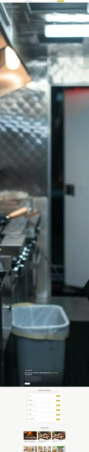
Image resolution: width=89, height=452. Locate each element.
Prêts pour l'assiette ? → (61, 1)
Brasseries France (28, 1)
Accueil (36, 1)
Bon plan (40, 1)
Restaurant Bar (52, 1)
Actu (38, 1)
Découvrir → (27, 383)
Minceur (47, 1)
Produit (49, 1)
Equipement (43, 1)
